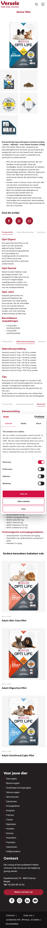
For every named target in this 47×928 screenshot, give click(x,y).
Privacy (26, 920)
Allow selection (23, 501)
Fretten (10, 815)
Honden (10, 829)
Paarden (10, 842)
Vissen (9, 820)
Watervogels (13, 792)
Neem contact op (23, 892)
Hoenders (11, 838)
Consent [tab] (8, 423)
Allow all (23, 494)
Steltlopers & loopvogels (18, 788)
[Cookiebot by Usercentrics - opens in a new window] (34, 417)
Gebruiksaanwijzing (25, 232)
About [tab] (38, 423)
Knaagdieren (13, 806)
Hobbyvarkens (13, 852)
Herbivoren (11, 847)
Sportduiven (12, 797)
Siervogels (11, 779)
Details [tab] (23, 423)
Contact (10, 916)
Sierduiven (11, 802)
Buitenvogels (13, 783)
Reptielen (11, 824)
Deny (23, 509)
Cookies (35, 920)
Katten (10, 833)
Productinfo (7, 232)
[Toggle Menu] (43, 4)
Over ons (28, 916)
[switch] (41, 469)
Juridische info (13, 920)
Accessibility (12, 924)
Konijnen (10, 811)
